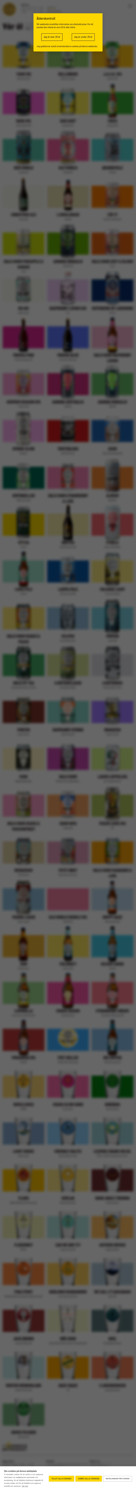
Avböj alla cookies (88, 1479)
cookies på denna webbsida (84, 46)
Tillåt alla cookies (62, 1479)
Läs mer (25, 1486)
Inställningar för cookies (117, 1478)
